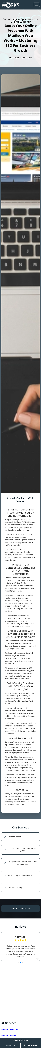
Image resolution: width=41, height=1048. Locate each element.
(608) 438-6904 (30, 1045)
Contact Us (10, 1045)
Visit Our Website (20, 1040)
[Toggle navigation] (37, 5)
